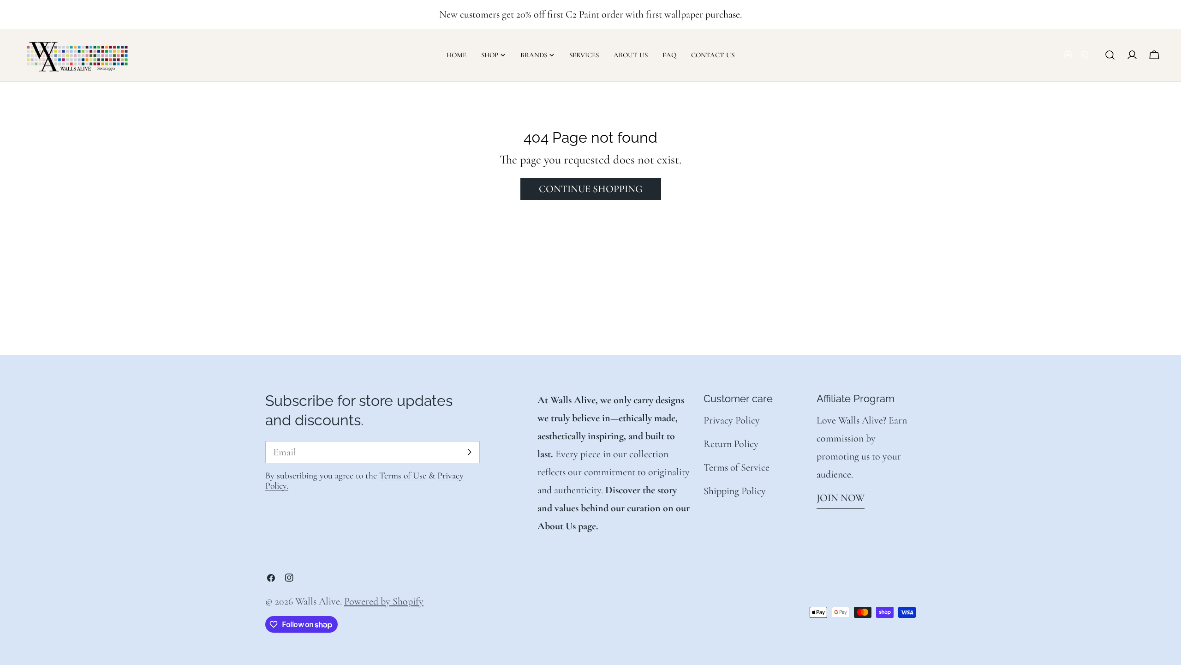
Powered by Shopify (383, 601)
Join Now (841, 498)
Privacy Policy (732, 420)
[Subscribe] (469, 452)
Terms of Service (736, 467)
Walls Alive (317, 601)
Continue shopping (591, 189)
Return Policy (731, 444)
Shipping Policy (735, 491)
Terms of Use (402, 475)
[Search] (1110, 55)
